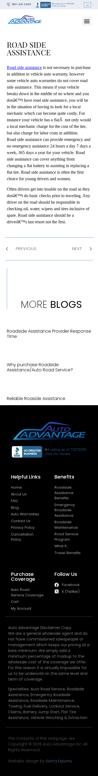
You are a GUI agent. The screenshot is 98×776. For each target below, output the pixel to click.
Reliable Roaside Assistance (36, 398)
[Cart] (87, 4)
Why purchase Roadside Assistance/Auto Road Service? (40, 367)
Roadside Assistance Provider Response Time (49, 333)
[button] (86, 21)
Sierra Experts (59, 761)
